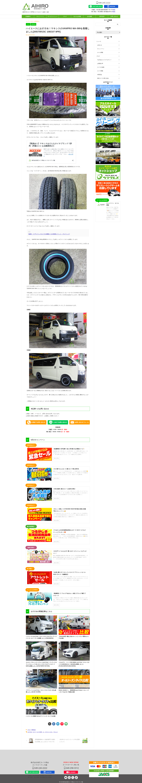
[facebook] (53, 723)
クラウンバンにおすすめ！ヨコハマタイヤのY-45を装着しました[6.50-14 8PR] (41, 691)
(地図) (113, 9)
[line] (66, 723)
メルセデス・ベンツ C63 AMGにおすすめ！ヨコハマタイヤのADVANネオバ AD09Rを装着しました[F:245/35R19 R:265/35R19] (74, 664)
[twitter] (49, 723)
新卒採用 (101, 16)
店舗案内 (27, 16)
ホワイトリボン (49, 732)
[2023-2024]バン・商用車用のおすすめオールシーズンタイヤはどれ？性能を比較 (74, 691)
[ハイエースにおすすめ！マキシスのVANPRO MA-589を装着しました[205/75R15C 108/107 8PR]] (57, 723)
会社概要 (89, 16)
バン (43, 732)
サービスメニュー (53, 16)
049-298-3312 (72, 768)
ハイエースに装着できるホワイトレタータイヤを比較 (40, 716)
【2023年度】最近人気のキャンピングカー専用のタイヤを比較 (74, 637)
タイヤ (34, 732)
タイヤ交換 (39, 732)
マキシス (55, 732)
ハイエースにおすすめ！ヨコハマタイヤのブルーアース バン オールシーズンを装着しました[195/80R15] (41, 637)
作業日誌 (33, 729)
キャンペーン (40, 16)
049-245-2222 (104, 3)
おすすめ (30, 732)
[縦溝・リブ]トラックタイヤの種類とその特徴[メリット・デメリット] (49, 234)
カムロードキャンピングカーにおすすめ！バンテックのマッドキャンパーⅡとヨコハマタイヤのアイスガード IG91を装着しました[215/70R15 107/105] (41, 664)
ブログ (65, 16)
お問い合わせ (114, 16)
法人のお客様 (77, 16)
